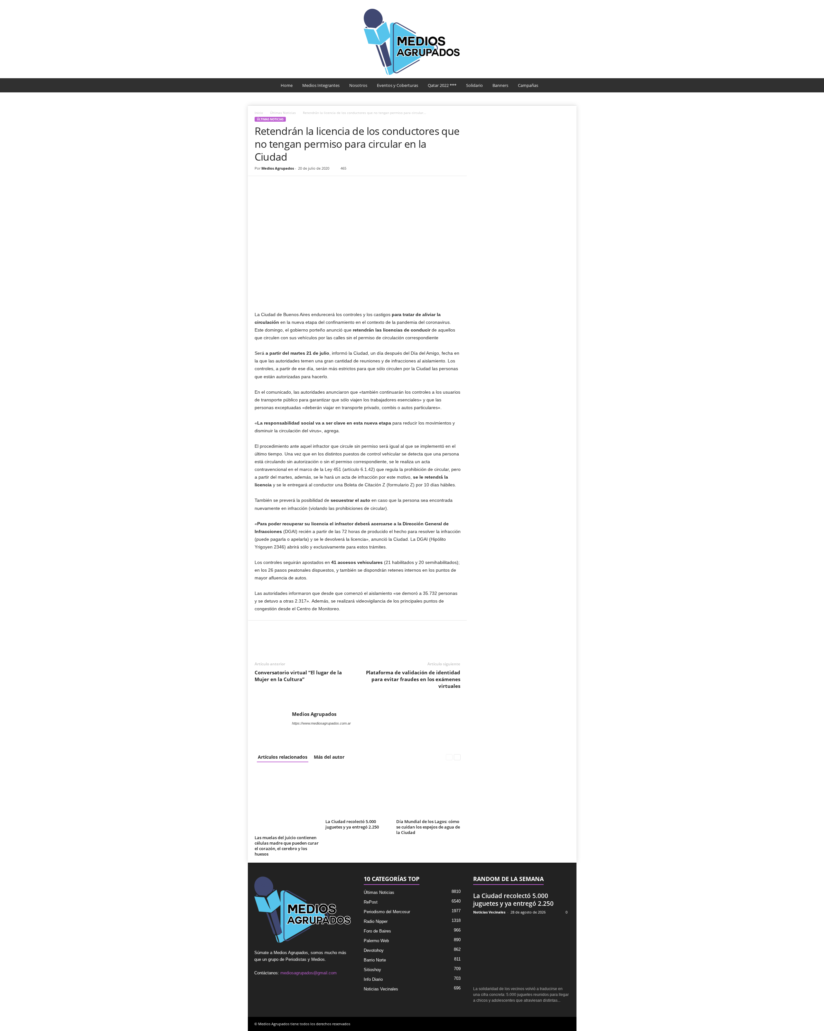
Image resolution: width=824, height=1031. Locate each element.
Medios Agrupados (277, 168)
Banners (500, 85)
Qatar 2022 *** (442, 85)
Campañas (528, 85)
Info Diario (373, 979)
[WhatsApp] (290, 185)
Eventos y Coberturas (397, 85)
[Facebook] (261, 185)
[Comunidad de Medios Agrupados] (412, 42)
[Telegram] (320, 185)
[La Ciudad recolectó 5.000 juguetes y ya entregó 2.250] (357, 793)
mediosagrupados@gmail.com (308, 972)
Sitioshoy (372, 969)
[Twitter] (275, 185)
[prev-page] (449, 757)
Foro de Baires (377, 931)
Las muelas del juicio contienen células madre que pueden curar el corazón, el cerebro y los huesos (287, 846)
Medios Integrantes (321, 85)
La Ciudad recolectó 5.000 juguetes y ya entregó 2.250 (352, 824)
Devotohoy (374, 950)
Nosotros (358, 85)
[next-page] (457, 757)
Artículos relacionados (282, 757)
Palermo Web (376, 940)
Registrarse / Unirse (551, 4)
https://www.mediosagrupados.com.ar (321, 723)
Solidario (474, 85)
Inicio (259, 112)
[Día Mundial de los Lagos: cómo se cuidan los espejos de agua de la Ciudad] (428, 793)
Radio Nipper (376, 921)
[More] (335, 185)
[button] (567, 85)
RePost (371, 902)
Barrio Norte (375, 960)
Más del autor (329, 757)
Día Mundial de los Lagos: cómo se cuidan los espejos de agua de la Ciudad (428, 827)
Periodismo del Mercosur (387, 911)
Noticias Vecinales (381, 989)
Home (287, 85)
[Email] (305, 185)
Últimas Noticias (283, 112)
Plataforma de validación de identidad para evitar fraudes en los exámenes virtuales (413, 679)
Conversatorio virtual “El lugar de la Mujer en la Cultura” (298, 675)
